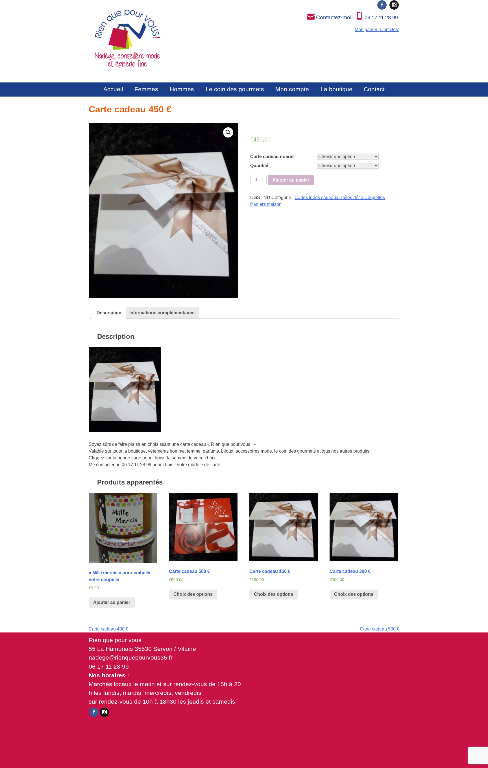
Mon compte (292, 89)
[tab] (109, 313)
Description (109, 312)
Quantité (259, 165)
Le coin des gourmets (235, 89)
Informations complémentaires (162, 312)
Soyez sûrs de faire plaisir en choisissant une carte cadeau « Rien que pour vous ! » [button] (172, 444)
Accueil (113, 89)
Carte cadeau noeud (272, 156)
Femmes (146, 89)
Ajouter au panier (290, 180)
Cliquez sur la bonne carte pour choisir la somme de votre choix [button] (152, 457)
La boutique (336, 89)
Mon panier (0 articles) (377, 29)
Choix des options (193, 594)
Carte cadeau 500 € (379, 629)
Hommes (182, 89)
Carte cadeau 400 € (108, 629)
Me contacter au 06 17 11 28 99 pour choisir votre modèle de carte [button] (154, 464)
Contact (374, 89)
